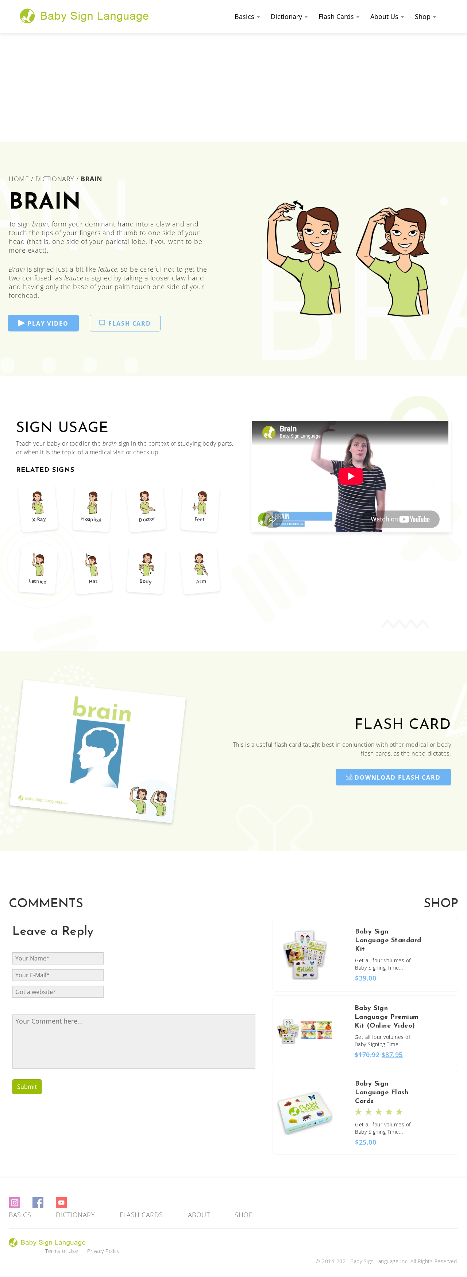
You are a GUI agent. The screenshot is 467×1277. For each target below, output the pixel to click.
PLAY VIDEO (48, 323)
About (199, 1214)
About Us (385, 16)
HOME (20, 178)
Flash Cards (337, 16)
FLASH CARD (129, 323)
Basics (245, 16)
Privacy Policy (103, 1250)
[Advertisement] (233, 87)
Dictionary (287, 16)
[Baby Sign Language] (84, 15)
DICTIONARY (54, 178)
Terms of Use (61, 1250)
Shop (423, 16)
